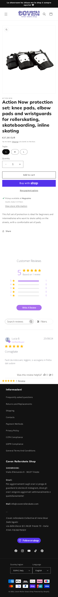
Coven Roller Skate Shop (24, 592)
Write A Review (29, 307)
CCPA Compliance (14, 437)
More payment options (29, 190)
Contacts (10, 417)
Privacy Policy (12, 430)
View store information (16, 206)
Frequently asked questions (19, 397)
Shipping (15, 142)
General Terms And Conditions (20, 450)
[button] (6, 14)
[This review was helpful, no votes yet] (45, 375)
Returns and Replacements (19, 404)
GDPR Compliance (14, 444)
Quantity (6, 158)
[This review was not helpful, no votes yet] (50, 375)
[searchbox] (16, 321)
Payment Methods (14, 424)
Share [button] (8, 231)
